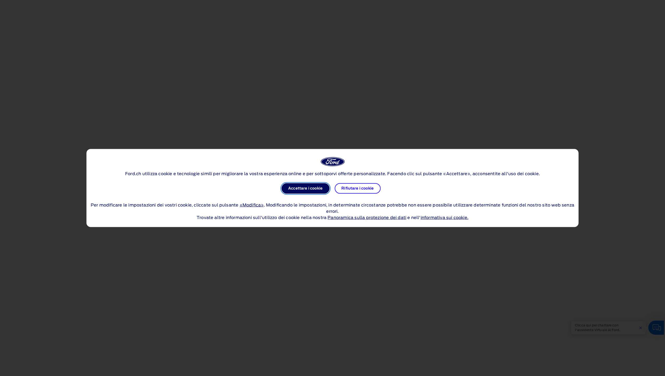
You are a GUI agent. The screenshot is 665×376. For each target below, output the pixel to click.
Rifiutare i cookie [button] (357, 188)
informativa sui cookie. (444, 218)
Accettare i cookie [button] (305, 188)
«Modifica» (252, 205)
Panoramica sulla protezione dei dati (367, 218)
